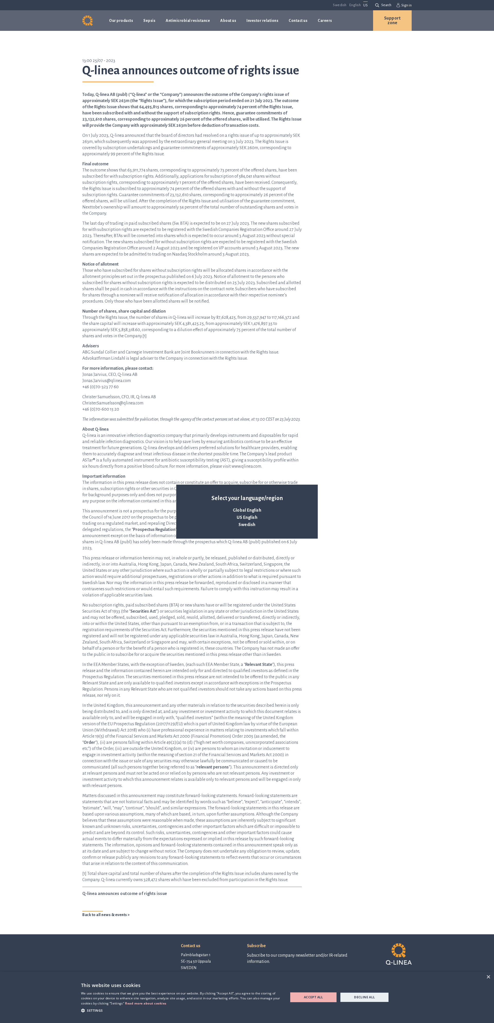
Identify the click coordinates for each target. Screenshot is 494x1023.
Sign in (406, 5)
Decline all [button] (364, 997)
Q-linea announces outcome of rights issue (124, 893)
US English (247, 517)
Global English (247, 510)
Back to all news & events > (106, 915)
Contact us (298, 21)
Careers (325, 21)
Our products (121, 21)
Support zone (392, 20)
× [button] (488, 977)
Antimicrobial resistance (188, 21)
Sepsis (149, 21)
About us (228, 21)
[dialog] (247, 997)
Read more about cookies (145, 1003)
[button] (181, 1010)
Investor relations (262, 21)
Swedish (247, 524)
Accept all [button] (313, 997)
